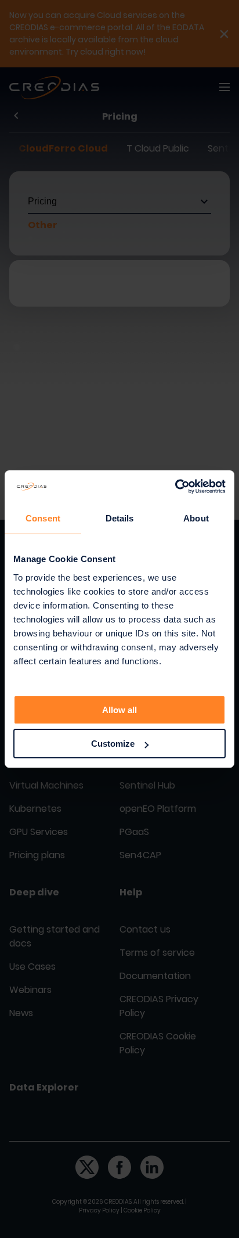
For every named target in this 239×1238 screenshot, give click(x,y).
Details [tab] (120, 518)
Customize (113, 743)
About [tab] (196, 518)
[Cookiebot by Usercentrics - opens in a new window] (175, 486)
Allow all (119, 710)
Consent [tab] (43, 518)
